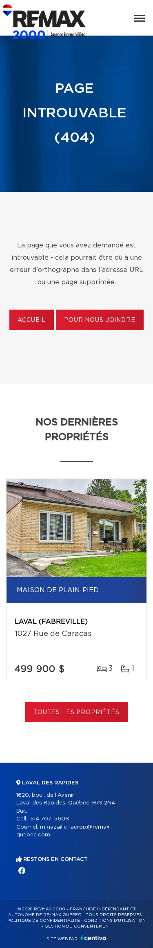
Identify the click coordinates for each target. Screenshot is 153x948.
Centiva (93, 938)
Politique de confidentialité (43, 921)
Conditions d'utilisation (115, 921)
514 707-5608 (49, 819)
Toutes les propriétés (76, 712)
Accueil (32, 320)
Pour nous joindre (99, 320)
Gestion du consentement (77, 926)
